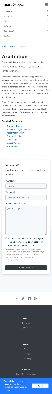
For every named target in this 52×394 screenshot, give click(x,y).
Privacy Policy (26, 354)
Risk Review (12, 146)
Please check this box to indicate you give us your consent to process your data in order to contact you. (25, 241)
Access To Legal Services (18, 129)
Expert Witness (14, 143)
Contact (7, 36)
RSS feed (27, 328)
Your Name (10, 181)
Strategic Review (14, 126)
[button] (26, 11)
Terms (26, 349)
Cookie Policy (26, 358)
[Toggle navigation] (46, 4)
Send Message (26, 268)
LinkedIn (26, 323)
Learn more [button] (9, 390)
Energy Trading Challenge (26, 374)
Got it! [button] (40, 386)
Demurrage (12, 139)
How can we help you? (15, 203)
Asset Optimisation (15, 133)
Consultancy (13, 46)
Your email (10, 192)
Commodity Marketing (17, 136)
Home (4, 46)
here (17, 260)
